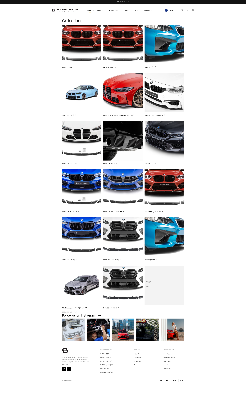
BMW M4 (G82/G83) (70, 163)
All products (67, 67)
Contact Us (166, 354)
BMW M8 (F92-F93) (106, 361)
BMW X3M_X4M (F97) (106, 365)
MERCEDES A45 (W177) (107, 372)
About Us (137, 354)
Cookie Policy (167, 368)
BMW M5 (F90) (150, 163)
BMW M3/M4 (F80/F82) (154, 115)
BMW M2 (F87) (150, 67)
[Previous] (65, 330)
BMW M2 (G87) (68, 115)
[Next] (181, 330)
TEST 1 (149, 282)
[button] (90, 10)
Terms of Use (167, 365)
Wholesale (137, 361)
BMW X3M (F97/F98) (153, 211)
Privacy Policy (167, 361)
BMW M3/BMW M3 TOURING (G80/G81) (118, 115)
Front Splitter (150, 259)
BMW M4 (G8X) (104, 354)
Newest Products (110, 308)
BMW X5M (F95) (68, 259)
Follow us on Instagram (79, 315)
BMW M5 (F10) (109, 163)
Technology (137, 357)
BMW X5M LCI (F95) (111, 259)
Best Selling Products (111, 67)
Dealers (136, 365)
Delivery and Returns (169, 357)
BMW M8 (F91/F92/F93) (112, 211)
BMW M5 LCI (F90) (69, 211)
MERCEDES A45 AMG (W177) (73, 308)
